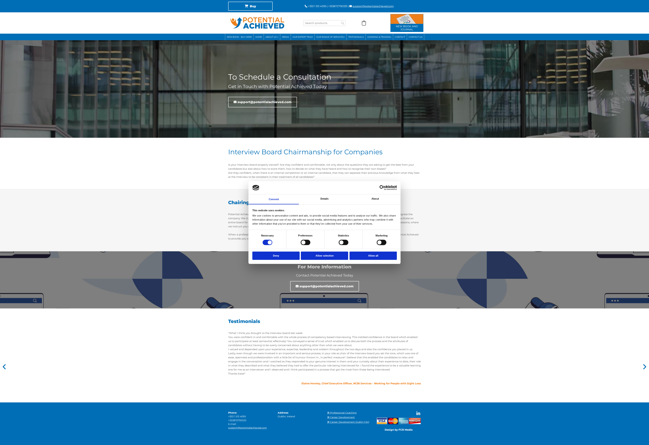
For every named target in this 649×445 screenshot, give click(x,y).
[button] (250, 6)
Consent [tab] (274, 199)
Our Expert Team (303, 37)
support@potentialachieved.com (373, 6)
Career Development (341, 417)
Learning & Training (379, 37)
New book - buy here (239, 37)
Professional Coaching (342, 412)
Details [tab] (324, 198)
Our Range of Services (329, 37)
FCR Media (406, 429)
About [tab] (375, 198)
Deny (276, 255)
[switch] (305, 242)
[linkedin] (418, 413)
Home (258, 37)
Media (285, 37)
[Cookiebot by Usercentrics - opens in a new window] (382, 187)
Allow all (373, 255)
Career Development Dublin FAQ (348, 422)
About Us (271, 37)
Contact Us (415, 37)
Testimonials (356, 37)
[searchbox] (324, 23)
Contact (400, 37)
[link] (272, 37)
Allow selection (325, 255)
